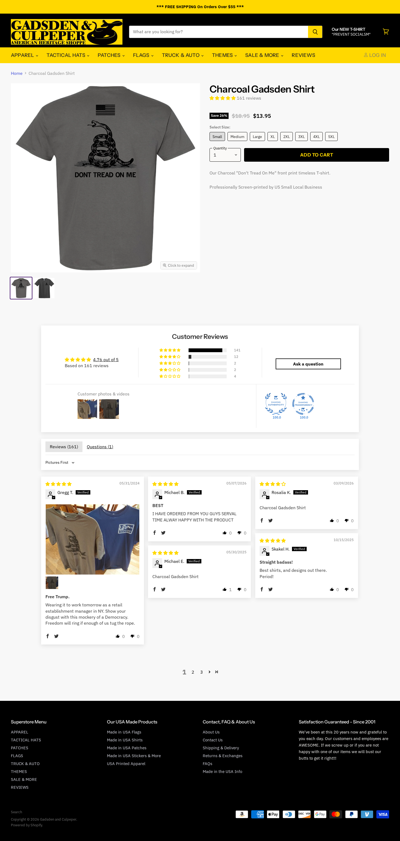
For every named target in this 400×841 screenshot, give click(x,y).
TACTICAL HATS (66, 55)
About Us (211, 732)
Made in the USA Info (222, 771)
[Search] (315, 32)
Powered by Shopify (26, 825)
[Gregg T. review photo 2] (52, 582)
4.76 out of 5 (106, 359)
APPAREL (23, 55)
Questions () (100, 446)
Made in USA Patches (126, 747)
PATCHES (109, 55)
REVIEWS (303, 55)
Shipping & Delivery (221, 747)
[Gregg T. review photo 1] (92, 539)
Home (17, 73)
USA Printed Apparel (126, 763)
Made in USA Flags (124, 732)
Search (16, 812)
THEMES (223, 55)
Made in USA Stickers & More (134, 755)
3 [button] (201, 672)
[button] (223, 98)
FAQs (207, 763)
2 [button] (193, 672)
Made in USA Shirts (125, 739)
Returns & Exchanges (222, 755)
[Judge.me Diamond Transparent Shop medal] (303, 404)
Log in (377, 55)
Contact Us (213, 739)
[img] (58, 484)
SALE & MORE (262, 55)
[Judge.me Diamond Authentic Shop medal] (276, 404)
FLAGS (141, 55)
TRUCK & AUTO (181, 55)
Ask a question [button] (308, 364)
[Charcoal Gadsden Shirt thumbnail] (21, 288)
